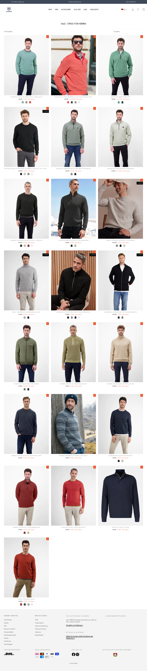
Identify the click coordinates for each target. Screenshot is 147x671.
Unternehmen (8, 620)
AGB (36, 620)
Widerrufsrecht (39, 623)
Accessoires (66, 9)
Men (56, 9)
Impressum (38, 632)
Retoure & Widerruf (9, 629)
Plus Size (77, 9)
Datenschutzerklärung (41, 626)
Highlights (94, 9)
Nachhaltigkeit (8, 644)
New (50, 9)
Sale (85, 9)
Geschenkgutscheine (10, 635)
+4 (31, 604)
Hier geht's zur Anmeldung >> (74, 625)
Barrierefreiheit (39, 635)
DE (124, 10)
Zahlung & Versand (40, 629)
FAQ (5, 626)
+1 (78, 102)
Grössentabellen (8, 632)
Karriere (6, 638)
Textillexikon (7, 641)
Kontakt (6, 623)
